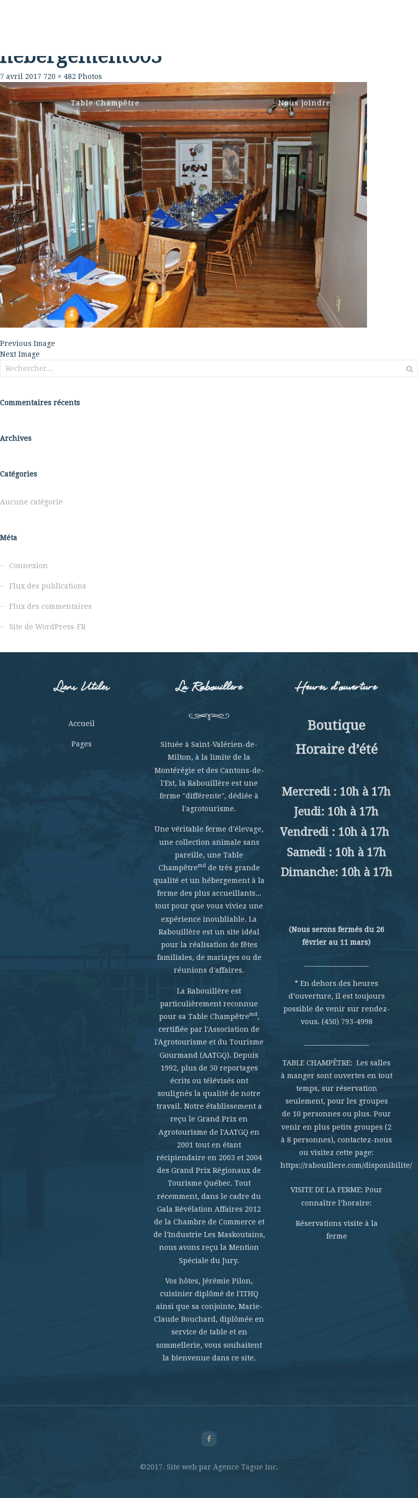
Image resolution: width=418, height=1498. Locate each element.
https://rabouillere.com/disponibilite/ (346, 1165)
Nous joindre (304, 103)
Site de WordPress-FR (47, 627)
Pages (81, 744)
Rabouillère (71, 36)
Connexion (28, 565)
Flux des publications (47, 586)
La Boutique (365, 36)
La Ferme (121, 36)
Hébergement (305, 36)
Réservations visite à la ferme (337, 1229)
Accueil (81, 723)
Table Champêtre (105, 103)
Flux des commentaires (50, 606)
